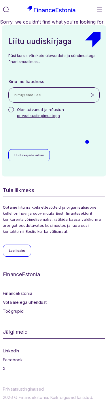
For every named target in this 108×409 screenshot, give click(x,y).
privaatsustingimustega (38, 115)
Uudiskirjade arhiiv (29, 155)
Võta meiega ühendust (25, 302)
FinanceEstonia (17, 293)
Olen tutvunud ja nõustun (40, 112)
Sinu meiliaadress (26, 81)
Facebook (13, 359)
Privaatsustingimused (23, 389)
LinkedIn (11, 350)
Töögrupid (13, 311)
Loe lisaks (17, 251)
